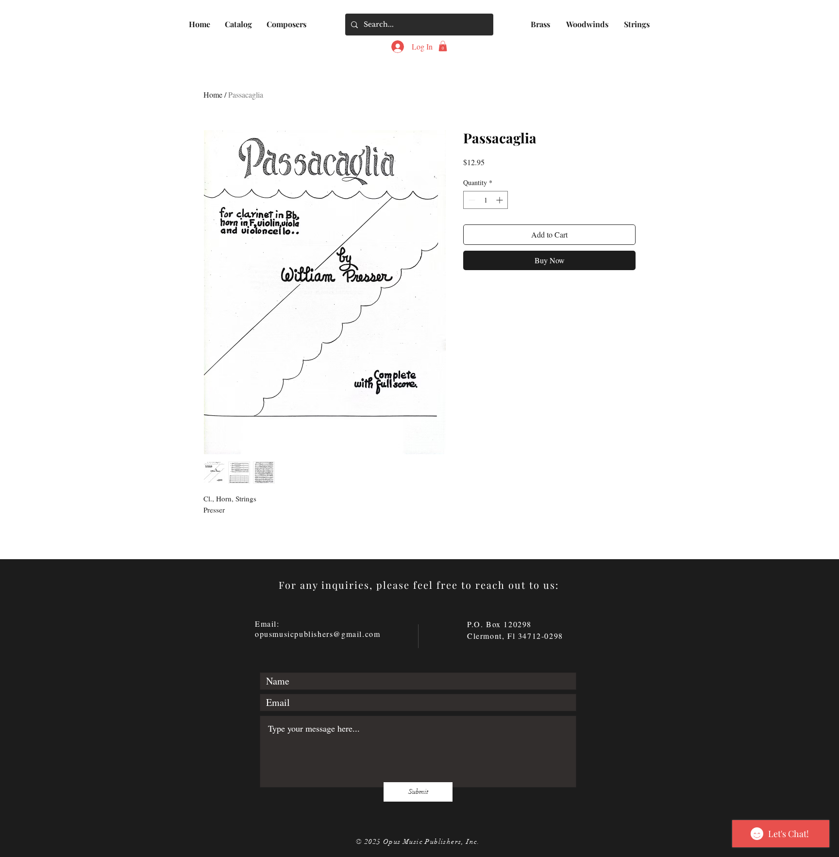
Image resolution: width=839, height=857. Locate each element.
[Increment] (500, 199)
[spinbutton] (485, 199)
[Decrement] (471, 199)
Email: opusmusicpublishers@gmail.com (317, 628)
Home (212, 94)
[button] (238, 24)
